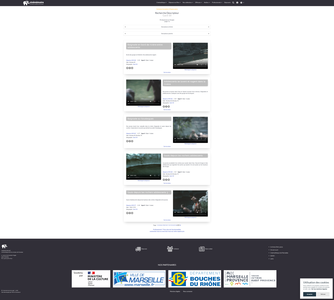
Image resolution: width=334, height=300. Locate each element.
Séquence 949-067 (131, 133)
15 (174, 225)
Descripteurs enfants (167, 27)
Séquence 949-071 (131, 205)
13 (171, 225)
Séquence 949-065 (168, 99)
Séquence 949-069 (168, 172)
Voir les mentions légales (319, 289)
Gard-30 (135, 64)
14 (173, 225)
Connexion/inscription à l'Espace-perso (167, 9)
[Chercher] (233, 2)
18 (180, 225)
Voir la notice (167, 72)
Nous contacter (187, 291)
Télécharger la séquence (190, 69)
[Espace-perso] (237, 2)
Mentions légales (175, 291)
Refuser (323, 294)
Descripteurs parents (167, 33)
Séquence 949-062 (131, 60)
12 (169, 225)
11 (168, 225)
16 (176, 225)
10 (166, 225)
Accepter (310, 294)
